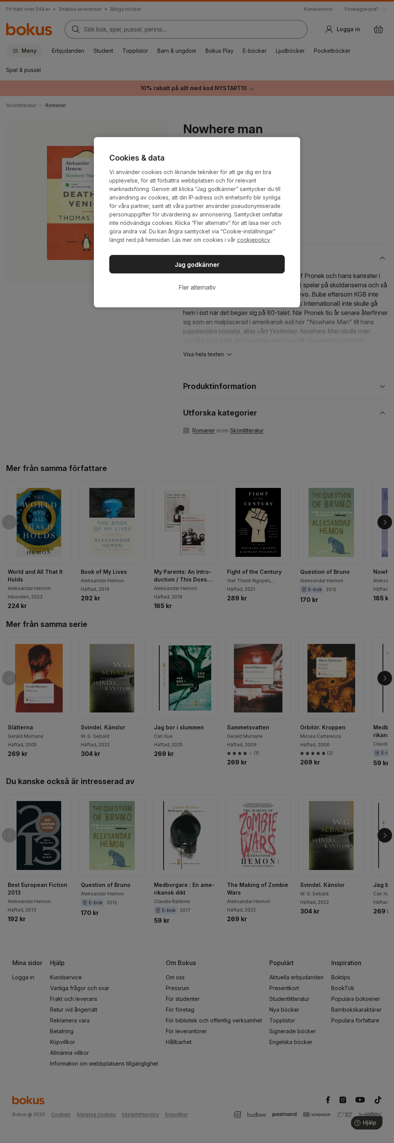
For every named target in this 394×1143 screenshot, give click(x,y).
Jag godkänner (197, 264)
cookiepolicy (253, 239)
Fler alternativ (197, 287)
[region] (197, 222)
